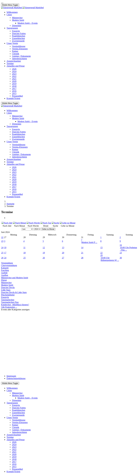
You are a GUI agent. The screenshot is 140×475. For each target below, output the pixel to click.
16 (121, 245)
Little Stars (5, 290)
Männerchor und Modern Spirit (14, 277)
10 (5, 247)
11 (24, 247)
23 (2, 241)
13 (63, 247)
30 (121, 258)
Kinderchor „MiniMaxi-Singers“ (15, 304)
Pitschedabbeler (8, 295)
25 (2, 253)
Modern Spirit (7, 285)
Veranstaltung (7, 263)
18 (24, 253)
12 (44, 247)
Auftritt (4, 273)
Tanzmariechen (7, 300)
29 (101, 255)
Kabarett (4, 268)
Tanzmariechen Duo (10, 302)
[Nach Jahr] (7, 223)
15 (101, 247)
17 (5, 253)
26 (2, 258)
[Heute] (45, 223)
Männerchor (6, 282)
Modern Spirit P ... (89, 242)
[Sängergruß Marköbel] (22, 7)
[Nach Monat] (19, 223)
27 (63, 258)
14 (82, 247)
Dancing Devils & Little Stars (14, 292)
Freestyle (5, 297)
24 (2, 247)
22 (2, 237)
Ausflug (4, 275)
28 (82, 258)
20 (63, 253)
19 (44, 253)
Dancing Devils (8, 287)
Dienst (4, 280)
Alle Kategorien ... (9, 307)
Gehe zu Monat (48, 229)
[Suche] (55, 223)
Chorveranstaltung (9, 265)
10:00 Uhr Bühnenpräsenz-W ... (110, 259)
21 (82, 253)
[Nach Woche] (33, 223)
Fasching (5, 270)
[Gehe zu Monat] (67, 223)
